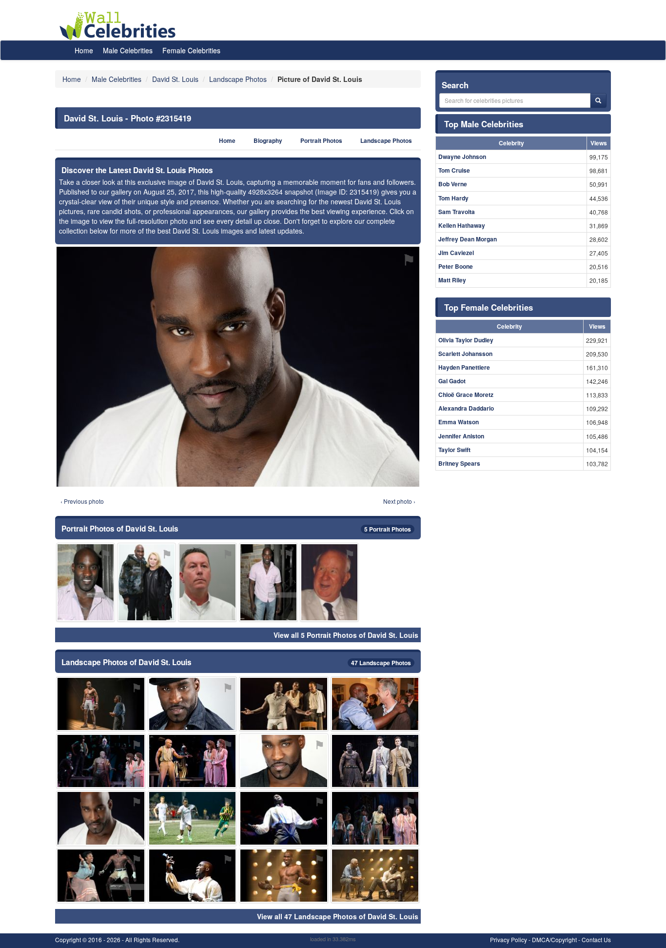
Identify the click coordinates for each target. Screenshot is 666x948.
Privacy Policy (508, 939)
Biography (268, 141)
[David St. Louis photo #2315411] (101, 761)
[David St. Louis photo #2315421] (101, 875)
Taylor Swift (454, 449)
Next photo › (399, 501)
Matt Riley (452, 280)
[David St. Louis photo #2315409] (284, 761)
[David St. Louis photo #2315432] (284, 703)
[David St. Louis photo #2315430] (192, 875)
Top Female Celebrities (488, 307)
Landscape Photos (386, 141)
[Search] (598, 100)
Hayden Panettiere (464, 367)
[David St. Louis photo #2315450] (268, 582)
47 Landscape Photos (381, 662)
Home (84, 50)
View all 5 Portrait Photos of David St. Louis (346, 635)
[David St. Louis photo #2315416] (375, 818)
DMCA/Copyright (554, 939)
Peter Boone (455, 266)
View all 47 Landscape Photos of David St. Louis (337, 916)
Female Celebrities (191, 50)
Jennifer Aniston (461, 436)
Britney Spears (459, 463)
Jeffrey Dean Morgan (467, 239)
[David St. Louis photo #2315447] (284, 818)
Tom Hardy (453, 198)
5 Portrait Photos (387, 529)
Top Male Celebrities (483, 124)
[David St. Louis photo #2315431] (85, 582)
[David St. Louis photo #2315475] (375, 875)
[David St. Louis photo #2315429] (375, 703)
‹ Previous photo (82, 501)
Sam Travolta (456, 211)
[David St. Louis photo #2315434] (329, 582)
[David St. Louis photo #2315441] (146, 582)
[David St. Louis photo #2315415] (375, 761)
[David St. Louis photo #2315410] (192, 703)
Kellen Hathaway (461, 225)
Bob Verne (452, 183)
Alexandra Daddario (466, 408)
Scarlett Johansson (465, 353)
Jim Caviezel (456, 252)
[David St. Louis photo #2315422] (192, 818)
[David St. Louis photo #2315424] (192, 761)
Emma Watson (458, 421)
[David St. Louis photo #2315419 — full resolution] (238, 367)
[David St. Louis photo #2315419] (101, 818)
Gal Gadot (452, 380)
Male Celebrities (128, 50)
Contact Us (596, 939)
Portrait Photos (321, 141)
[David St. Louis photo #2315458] (284, 875)
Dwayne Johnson (462, 156)
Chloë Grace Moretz (465, 394)
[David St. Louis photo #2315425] (101, 703)
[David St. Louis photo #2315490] (207, 582)
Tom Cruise (454, 170)
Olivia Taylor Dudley (465, 340)
